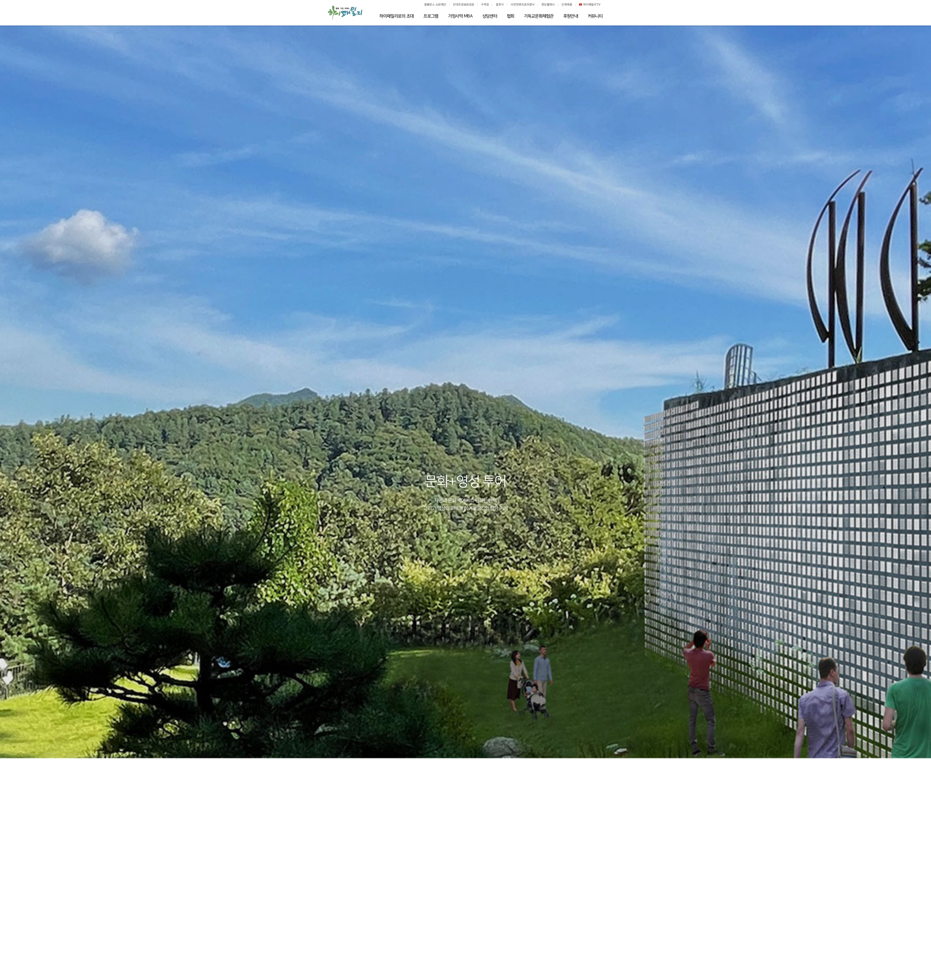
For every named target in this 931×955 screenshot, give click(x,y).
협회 (510, 16)
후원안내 (570, 16)
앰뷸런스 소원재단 (435, 4)
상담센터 (489, 16)
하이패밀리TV (591, 4)
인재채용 (567, 4)
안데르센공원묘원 (463, 4)
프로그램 (430, 16)
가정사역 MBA (460, 16)
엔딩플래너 (548, 4)
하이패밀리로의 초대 (396, 16)
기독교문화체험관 (539, 16)
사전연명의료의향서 (523, 4)
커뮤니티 (595, 16)
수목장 (485, 4)
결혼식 (500, 4)
